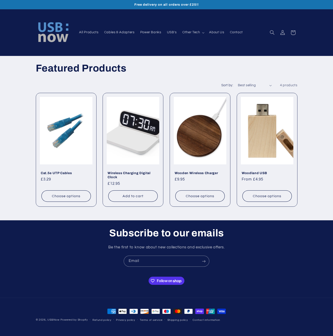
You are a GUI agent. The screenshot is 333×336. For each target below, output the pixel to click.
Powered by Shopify (74, 320)
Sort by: (227, 85)
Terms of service (151, 320)
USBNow (53, 320)
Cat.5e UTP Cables (56, 173)
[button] (193, 33)
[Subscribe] (204, 261)
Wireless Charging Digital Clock (129, 175)
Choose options (66, 196)
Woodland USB (254, 173)
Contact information (206, 320)
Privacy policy (125, 320)
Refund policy (101, 320)
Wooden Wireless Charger (196, 173)
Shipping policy (177, 320)
